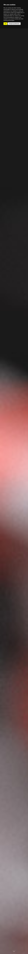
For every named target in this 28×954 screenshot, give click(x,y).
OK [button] (5, 23)
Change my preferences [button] (14, 23)
